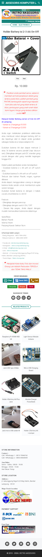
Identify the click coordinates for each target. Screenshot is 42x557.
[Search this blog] (39, 3)
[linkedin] (21, 544)
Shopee (22, 287)
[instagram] (35, 544)
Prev (17, 78)
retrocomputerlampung (20, 246)
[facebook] (13, 298)
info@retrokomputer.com (17, 248)
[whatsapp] (24, 298)
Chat (9, 280)
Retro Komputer (18, 258)
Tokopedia (12, 287)
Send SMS (23, 280)
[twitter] (18, 298)
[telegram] (29, 298)
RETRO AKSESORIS (27, 553)
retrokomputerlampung (19, 243)
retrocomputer (12, 250)
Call (36, 280)
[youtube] (28, 544)
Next (24, 78)
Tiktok (31, 287)
